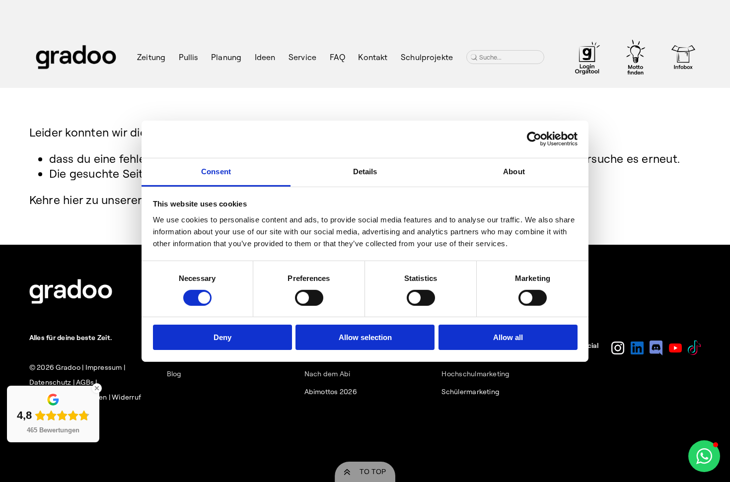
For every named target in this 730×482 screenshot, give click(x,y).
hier (73, 200)
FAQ (337, 57)
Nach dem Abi (327, 373)
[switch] (309, 298)
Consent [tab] (216, 171)
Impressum (103, 367)
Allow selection (365, 337)
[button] (704, 456)
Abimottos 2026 (330, 391)
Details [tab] (365, 171)
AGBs (85, 382)
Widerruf (126, 397)
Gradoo (68, 367)
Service (302, 57)
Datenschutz (50, 382)
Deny (222, 337)
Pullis (188, 57)
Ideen (265, 57)
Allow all (508, 337)
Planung (226, 57)
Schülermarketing (470, 391)
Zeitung (151, 57)
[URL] (587, 57)
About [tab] (514, 171)
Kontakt (372, 57)
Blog (174, 373)
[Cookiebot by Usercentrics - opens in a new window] (534, 139)
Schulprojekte (427, 57)
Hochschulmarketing (475, 373)
